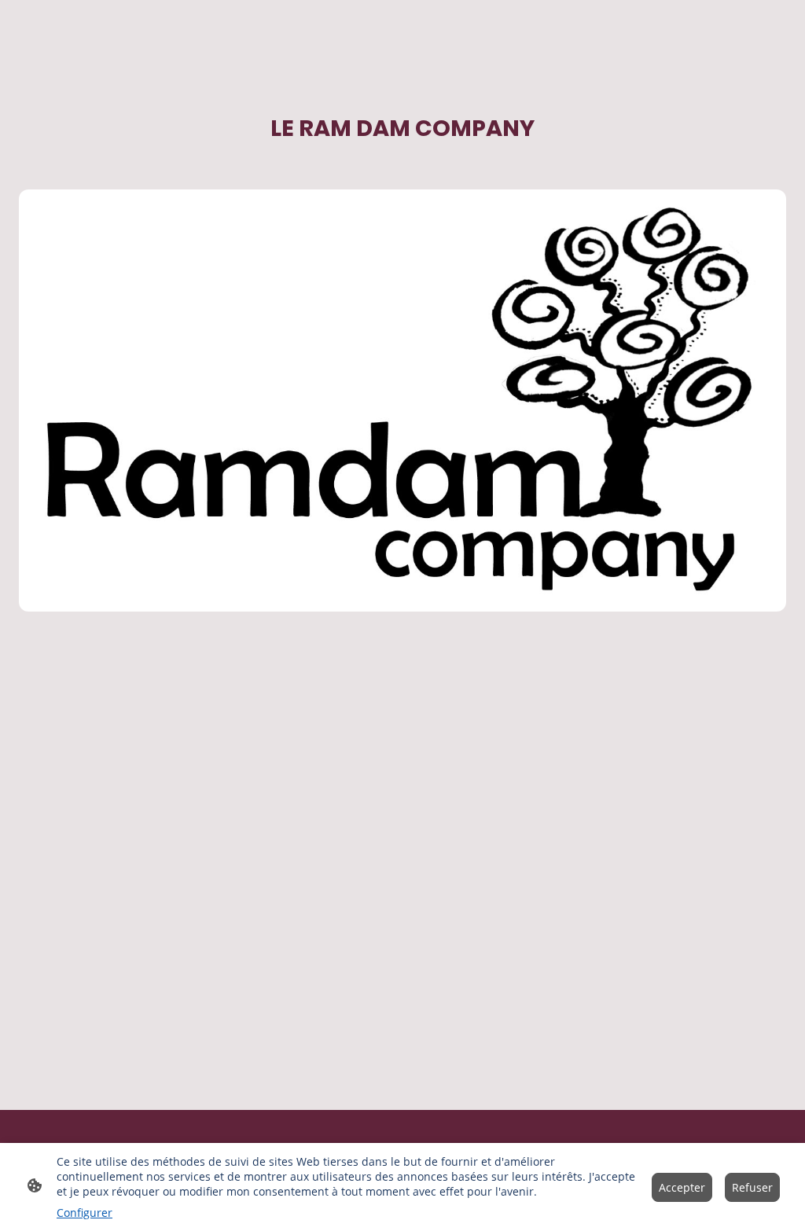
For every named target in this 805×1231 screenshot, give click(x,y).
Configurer (84, 1212)
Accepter (682, 1187)
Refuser (752, 1187)
